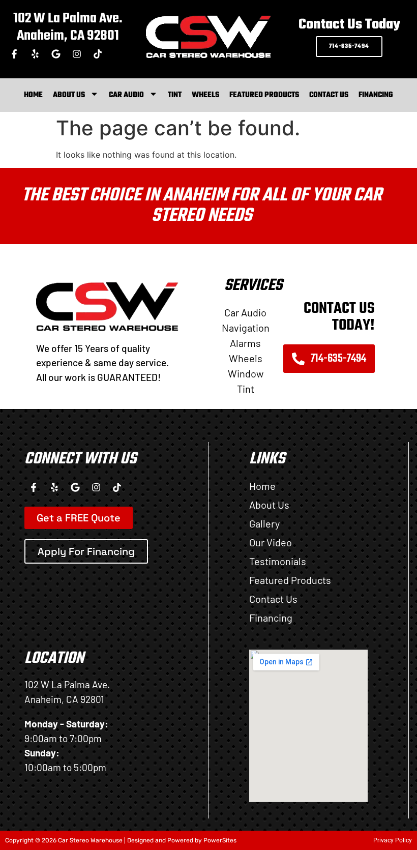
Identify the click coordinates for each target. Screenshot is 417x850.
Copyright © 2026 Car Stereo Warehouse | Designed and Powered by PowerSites (120, 840)
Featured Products (264, 95)
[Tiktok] (97, 54)
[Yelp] (35, 54)
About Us (69, 95)
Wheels (205, 95)
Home (33, 95)
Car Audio (126, 95)
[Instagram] (77, 54)
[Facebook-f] (14, 54)
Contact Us (328, 95)
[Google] (56, 54)
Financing (376, 95)
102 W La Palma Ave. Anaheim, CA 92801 (68, 27)
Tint (175, 95)
